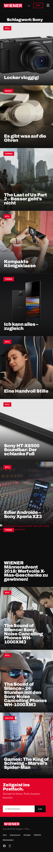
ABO (38, 5)
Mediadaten (8, 840)
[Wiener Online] (13, 5)
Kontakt (27, 835)
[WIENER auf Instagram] (9, 845)
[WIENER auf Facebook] (4, 845)
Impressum (15, 835)
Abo (5, 835)
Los (40, 809)
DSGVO (37, 835)
